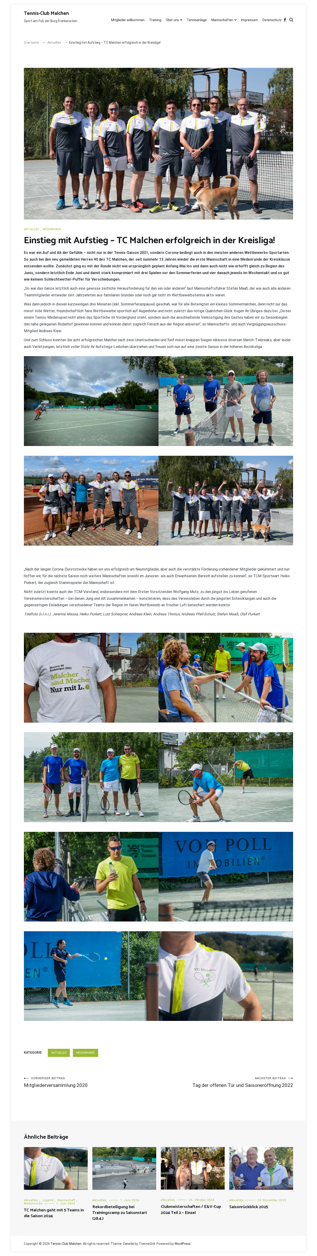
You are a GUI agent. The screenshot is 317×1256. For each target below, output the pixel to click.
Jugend (47, 1200)
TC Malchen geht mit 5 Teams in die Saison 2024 (54, 1213)
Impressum (249, 20)
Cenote (128, 1244)
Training (155, 20)
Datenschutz (272, 20)
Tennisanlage (197, 20)
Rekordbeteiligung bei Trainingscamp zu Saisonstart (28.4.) (119, 1213)
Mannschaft (66, 1200)
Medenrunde (52, 229)
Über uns (172, 20)
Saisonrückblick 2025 (248, 1207)
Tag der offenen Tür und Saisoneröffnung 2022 (242, 1082)
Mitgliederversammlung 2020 (56, 1082)
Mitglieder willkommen (128, 20)
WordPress (183, 1244)
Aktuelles (31, 229)
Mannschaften (222, 20)
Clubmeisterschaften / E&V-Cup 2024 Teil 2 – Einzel (191, 1209)
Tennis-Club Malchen (46, 13)
